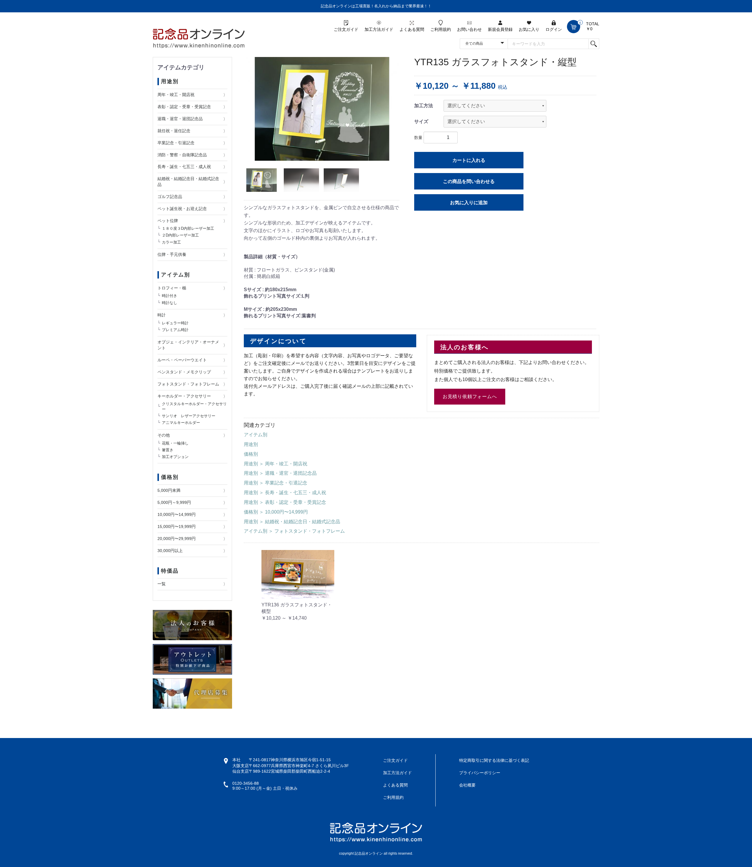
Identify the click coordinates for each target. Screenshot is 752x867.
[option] (322, 109)
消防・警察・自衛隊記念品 (182, 154)
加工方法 (423, 105)
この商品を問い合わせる (469, 181)
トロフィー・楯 (171, 288)
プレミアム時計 (175, 330)
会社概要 (467, 785)
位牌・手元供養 (171, 254)
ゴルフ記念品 (169, 196)
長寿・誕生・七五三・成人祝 (184, 166)
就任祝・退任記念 (173, 130)
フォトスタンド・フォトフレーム (188, 384)
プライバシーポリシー (479, 772)
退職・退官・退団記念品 (180, 118)
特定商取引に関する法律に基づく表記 (494, 760)
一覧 (161, 583)
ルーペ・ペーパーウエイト (182, 360)
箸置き (167, 449)
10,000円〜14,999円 (176, 514)
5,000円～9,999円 (174, 502)
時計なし (169, 302)
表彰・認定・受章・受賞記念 (184, 106)
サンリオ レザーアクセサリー (188, 416)
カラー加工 (171, 242)
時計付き (169, 296)
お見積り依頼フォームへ (470, 396)
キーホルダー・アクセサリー (184, 396)
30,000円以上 (170, 550)
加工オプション (175, 457)
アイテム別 (175, 275)
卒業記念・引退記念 (175, 142)
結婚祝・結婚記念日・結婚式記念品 (188, 181)
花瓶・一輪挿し (175, 443)
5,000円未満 (168, 490)
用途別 (169, 81)
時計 (161, 315)
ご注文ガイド (395, 760)
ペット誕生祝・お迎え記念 (182, 208)
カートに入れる (468, 160)
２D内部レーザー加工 (180, 235)
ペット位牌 (167, 220)
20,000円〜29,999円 (176, 538)
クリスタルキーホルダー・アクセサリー (194, 406)
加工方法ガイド (397, 772)
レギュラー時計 (175, 323)
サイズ (421, 121)
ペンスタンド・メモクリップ (184, 372)
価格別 (169, 477)
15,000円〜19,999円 (176, 526)
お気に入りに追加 (469, 202)
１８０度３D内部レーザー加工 (188, 228)
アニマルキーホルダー (181, 422)
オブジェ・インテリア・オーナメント (188, 345)
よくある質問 (395, 785)
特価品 (169, 571)
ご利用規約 (393, 797)
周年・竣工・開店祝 (175, 94)
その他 (163, 435)
